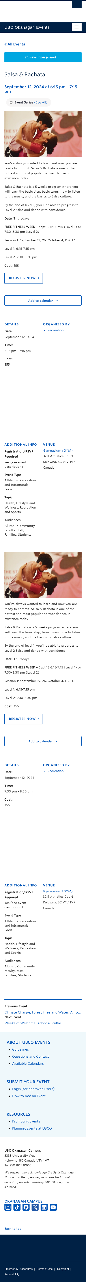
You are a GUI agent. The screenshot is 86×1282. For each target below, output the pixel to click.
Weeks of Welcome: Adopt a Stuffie (32, 1023)
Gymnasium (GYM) (58, 450)
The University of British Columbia (31, 9)
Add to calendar (40, 300)
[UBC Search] (77, 5)
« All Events (14, 44)
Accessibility (11, 1274)
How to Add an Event (29, 1096)
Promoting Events (26, 1121)
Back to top (13, 1228)
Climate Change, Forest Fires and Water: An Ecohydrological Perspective (43, 1012)
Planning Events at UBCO (32, 1128)
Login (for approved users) (33, 1089)
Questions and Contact (30, 1056)
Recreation (55, 330)
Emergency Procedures (18, 1269)
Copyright (63, 1269)
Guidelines (20, 1049)
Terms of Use (45, 1269)
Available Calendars (28, 1063)
